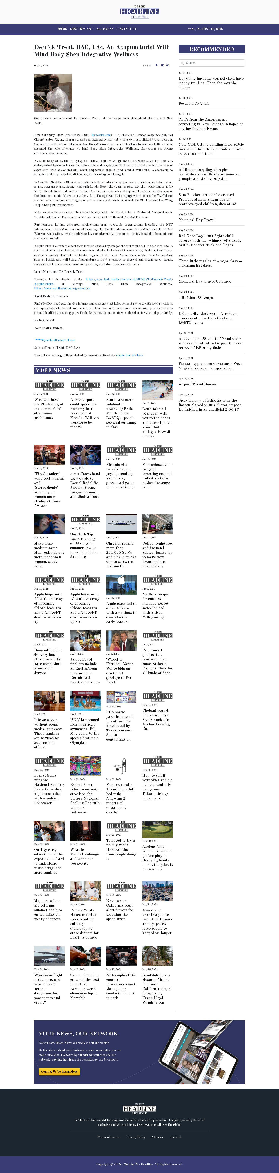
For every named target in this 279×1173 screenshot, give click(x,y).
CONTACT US (126, 29)
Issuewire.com (101, 135)
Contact (175, 1137)
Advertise (157, 1137)
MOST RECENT (81, 29)
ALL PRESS (104, 29)
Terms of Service (109, 1137)
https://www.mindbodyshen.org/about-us (62, 288)
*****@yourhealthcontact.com (54, 340)
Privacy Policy (135, 1137)
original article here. (130, 355)
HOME (62, 29)
